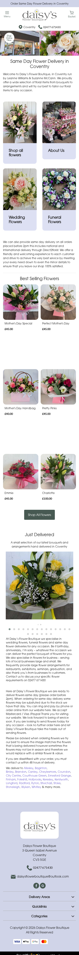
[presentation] (38, 624)
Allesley (28, 768)
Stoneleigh (13, 787)
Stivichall (46, 783)
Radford (24, 783)
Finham (11, 779)
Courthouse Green (34, 775)
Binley (10, 771)
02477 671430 (52, 27)
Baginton (41, 768)
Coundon (64, 771)
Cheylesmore (47, 771)
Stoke (57, 783)
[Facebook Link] (36, 885)
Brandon (20, 771)
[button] (9, 629)
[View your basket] (72, 14)
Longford (11, 783)
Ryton (35, 783)
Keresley (48, 779)
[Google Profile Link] (43, 885)
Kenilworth (61, 779)
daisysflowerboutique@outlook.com (43, 876)
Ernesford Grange (59, 775)
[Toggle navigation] (7, 14)
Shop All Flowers (39, 515)
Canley (33, 771)
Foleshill (22, 779)
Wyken (25, 787)
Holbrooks (35, 779)
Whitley (37, 787)
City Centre (13, 775)
